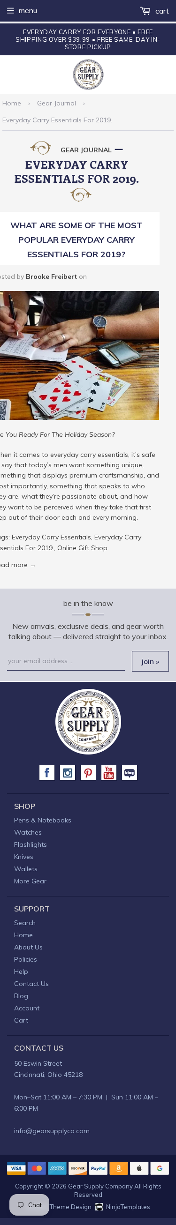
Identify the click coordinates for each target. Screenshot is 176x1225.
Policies (25, 959)
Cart (161, 10)
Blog (21, 996)
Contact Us (31, 983)
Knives (23, 856)
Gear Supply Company (100, 1186)
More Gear (30, 881)
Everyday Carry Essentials (51, 537)
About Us (28, 947)
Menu (28, 10)
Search (25, 923)
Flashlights (30, 844)
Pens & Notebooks (42, 820)
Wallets (26, 869)
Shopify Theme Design (59, 1206)
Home (11, 103)
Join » (150, 661)
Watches (28, 832)
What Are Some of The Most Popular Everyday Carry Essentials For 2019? (76, 240)
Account (26, 1008)
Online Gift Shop (82, 548)
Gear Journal (56, 103)
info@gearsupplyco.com (52, 1131)
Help (21, 971)
